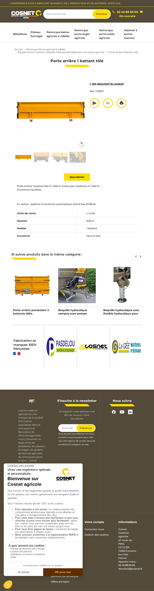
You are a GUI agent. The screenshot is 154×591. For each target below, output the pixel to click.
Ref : (92, 91)
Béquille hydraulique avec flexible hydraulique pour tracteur (121, 313)
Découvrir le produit (32, 289)
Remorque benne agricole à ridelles (45, 49)
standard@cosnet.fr (130, 568)
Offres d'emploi (60, 581)
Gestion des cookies (97, 534)
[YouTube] (122, 412)
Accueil (18, 49)
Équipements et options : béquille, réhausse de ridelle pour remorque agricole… (61, 52)
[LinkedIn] (130, 412)
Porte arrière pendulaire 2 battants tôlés (31, 311)
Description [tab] (77, 177)
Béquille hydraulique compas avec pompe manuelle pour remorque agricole (75, 315)
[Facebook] (114, 412)
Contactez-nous (94, 529)
